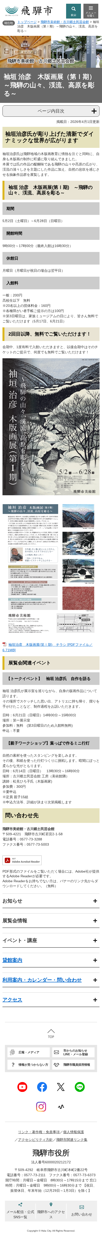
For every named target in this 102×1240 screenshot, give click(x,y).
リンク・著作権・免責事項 (39, 1132)
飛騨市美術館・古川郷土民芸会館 (65, 22)
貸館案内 (12, 960)
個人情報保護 (73, 1132)
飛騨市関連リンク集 (71, 1140)
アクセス (12, 999)
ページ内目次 (51, 111)
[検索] (73, 11)
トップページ (27, 22)
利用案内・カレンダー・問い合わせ (42, 980)
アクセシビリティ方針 (35, 1140)
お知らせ (12, 900)
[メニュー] (90, 11)
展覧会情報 (14, 920)
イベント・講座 (19, 940)
